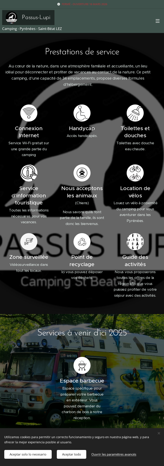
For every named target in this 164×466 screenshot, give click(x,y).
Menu (157, 20)
